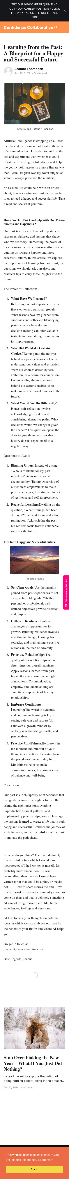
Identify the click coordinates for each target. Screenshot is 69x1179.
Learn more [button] (45, 1159)
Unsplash (48, 128)
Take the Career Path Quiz (66, 590)
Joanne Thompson (29, 69)
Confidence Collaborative (28, 27)
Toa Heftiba (33, 128)
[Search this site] (56, 27)
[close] (65, 11)
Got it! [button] (34, 1169)
